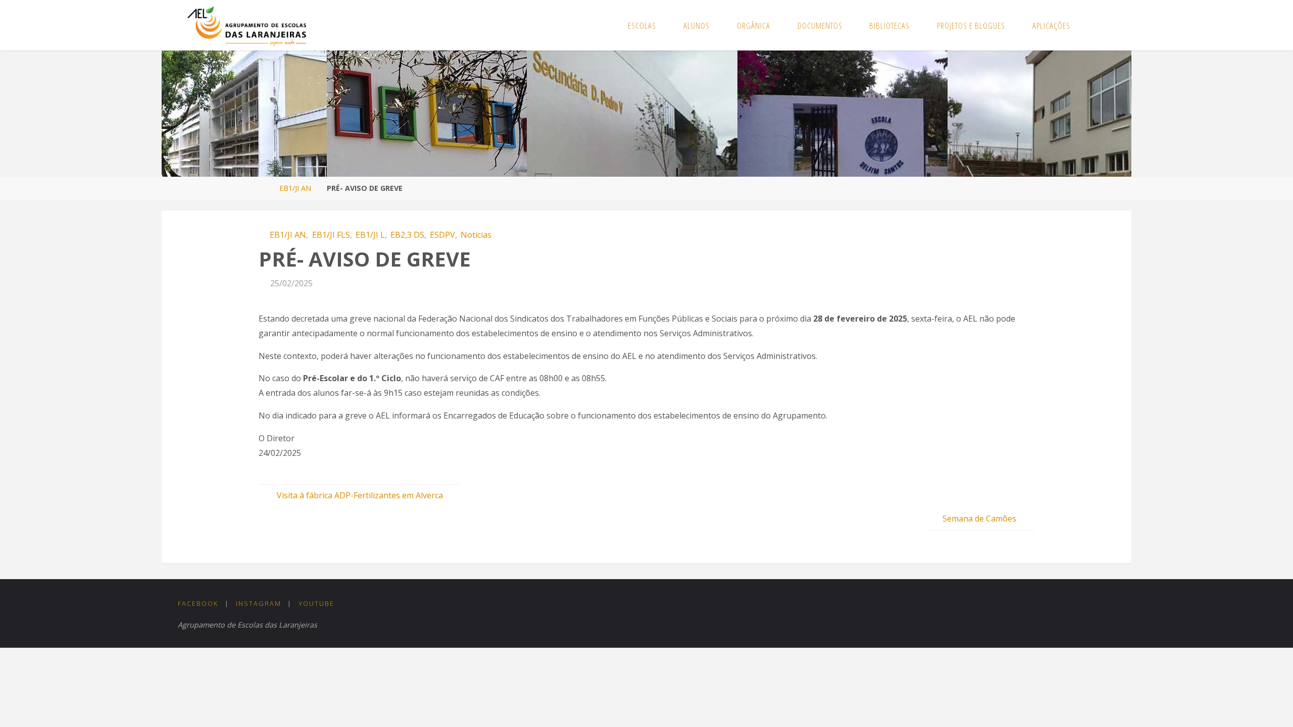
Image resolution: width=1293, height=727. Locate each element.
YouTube (316, 603)
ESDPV (442, 234)
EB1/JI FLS (331, 234)
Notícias (476, 234)
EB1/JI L (370, 234)
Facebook (198, 603)
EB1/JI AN (295, 188)
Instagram (258, 603)
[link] (1095, 25)
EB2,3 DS (407, 234)
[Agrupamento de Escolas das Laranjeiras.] (246, 25)
